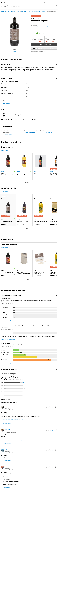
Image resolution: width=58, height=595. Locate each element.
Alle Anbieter (48, 132)
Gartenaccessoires (36, 11)
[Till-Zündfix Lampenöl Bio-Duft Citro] (40, 210)
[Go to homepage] (5, 2)
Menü (4, 6)
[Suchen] (8, 6)
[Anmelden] (48, 2)
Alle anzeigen (4, 150)
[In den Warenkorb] (14, 274)
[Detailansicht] (29, 312)
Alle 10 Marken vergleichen (8, 320)
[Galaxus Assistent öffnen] (52, 3)
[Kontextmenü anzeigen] (46, 407)
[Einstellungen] (44, 3)
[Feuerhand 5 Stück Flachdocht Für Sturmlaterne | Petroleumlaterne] (40, 263)
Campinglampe (20, 268)
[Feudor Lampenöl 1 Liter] (40, 166)
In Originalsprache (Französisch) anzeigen (13, 419)
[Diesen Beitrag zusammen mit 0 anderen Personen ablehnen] (56, 407)
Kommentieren (7, 423)
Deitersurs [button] (7, 450)
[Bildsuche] (55, 6)
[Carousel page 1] (25, 182)
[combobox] (12, 402)
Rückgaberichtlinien (8, 134)
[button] (44, 33)
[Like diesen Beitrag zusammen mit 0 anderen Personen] (49, 407)
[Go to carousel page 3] (27, 182)
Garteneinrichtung (25, 11)
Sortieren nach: (5, 402)
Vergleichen (38, 48)
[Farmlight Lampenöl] (24, 210)
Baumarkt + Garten (15, 11)
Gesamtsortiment (5, 11)
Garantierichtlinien (30, 132)
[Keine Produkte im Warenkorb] (55, 3)
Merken (52, 48)
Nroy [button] (6, 407)
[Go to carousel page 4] (28, 182)
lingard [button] (6, 467)
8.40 (33, 19)
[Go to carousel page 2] (26, 182)
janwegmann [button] (8, 429)
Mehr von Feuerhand (51, 26)
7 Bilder (14, 51)
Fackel (43, 11)
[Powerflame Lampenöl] (8, 166)
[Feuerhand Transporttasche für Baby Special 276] (24, 263)
